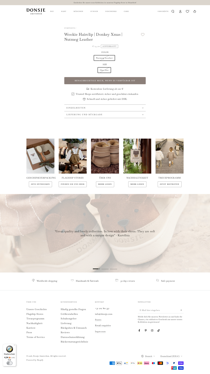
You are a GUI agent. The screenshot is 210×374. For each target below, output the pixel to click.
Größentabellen (69, 313)
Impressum (100, 331)
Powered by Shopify (34, 360)
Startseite (69, 28)
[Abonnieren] (182, 310)
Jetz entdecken (40, 184)
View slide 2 (105, 266)
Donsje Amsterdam (41, 356)
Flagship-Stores (34, 313)
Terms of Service (35, 337)
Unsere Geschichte (36, 309)
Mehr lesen (105, 184)
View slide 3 (113, 266)
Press (29, 332)
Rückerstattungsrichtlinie (74, 341)
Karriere (31, 327)
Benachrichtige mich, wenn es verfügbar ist (105, 81)
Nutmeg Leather (104, 58)
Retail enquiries (103, 325)
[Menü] (14, 345)
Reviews (65, 332)
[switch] (9, 363)
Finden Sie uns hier (73, 184)
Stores (98, 319)
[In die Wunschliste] (143, 34)
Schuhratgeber (69, 318)
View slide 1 (96, 266)
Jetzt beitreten (169, 184)
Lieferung (66, 323)
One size (104, 70)
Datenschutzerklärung (73, 337)
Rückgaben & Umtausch (74, 327)
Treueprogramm (35, 318)
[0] (187, 11)
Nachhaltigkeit (34, 323)
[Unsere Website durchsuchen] (173, 11)
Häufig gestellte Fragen (73, 309)
